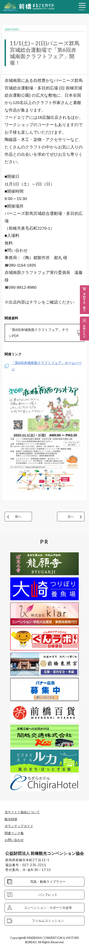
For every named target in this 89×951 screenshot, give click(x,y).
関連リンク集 (14, 833)
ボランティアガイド (19, 826)
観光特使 (11, 819)
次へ (71, 516)
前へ (18, 516)
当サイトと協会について (22, 812)
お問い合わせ (14, 840)
